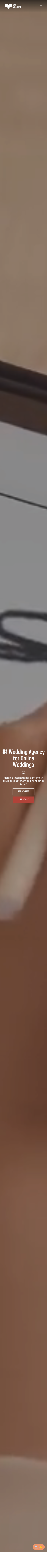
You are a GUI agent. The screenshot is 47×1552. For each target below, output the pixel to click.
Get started (23, 791)
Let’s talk (24, 799)
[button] (41, 6)
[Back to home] (13, 6)
